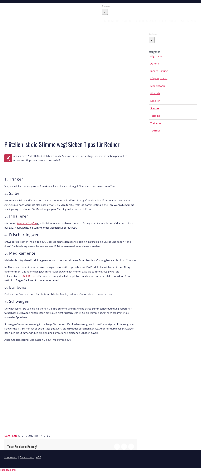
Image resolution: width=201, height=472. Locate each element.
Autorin (154, 63)
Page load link (8, 469)
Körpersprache (158, 78)
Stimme (154, 108)
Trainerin (155, 123)
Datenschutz (27, 457)
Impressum (10, 457)
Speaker (155, 100)
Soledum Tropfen (27, 223)
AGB (38, 457)
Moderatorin (157, 86)
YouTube (155, 130)
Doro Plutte (11, 435)
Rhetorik (155, 93)
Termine (155, 115)
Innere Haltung (159, 71)
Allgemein (156, 56)
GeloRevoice (30, 276)
